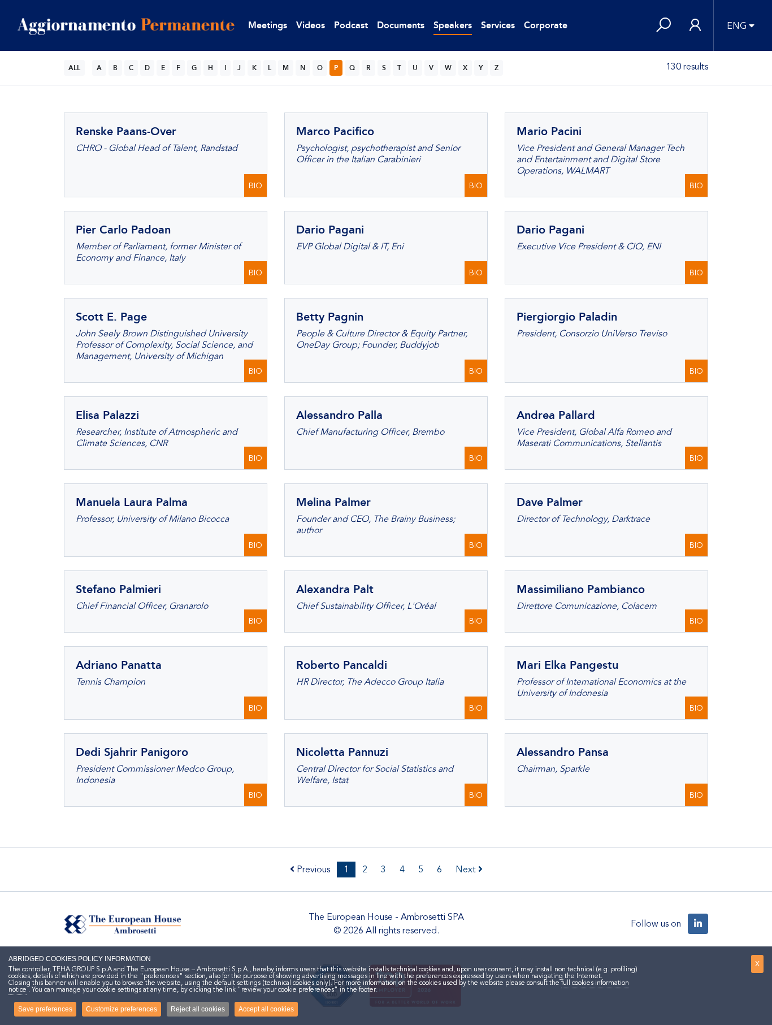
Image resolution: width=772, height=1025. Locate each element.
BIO (255, 186)
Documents (400, 25)
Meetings (267, 25)
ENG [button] (737, 26)
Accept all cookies (266, 1009)
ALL (74, 68)
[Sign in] (695, 25)
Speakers (452, 25)
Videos (310, 25)
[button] (663, 25)
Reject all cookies (198, 1009)
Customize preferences (121, 1009)
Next (467, 869)
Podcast (351, 25)
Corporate (545, 25)
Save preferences (45, 1009)
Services (498, 25)
